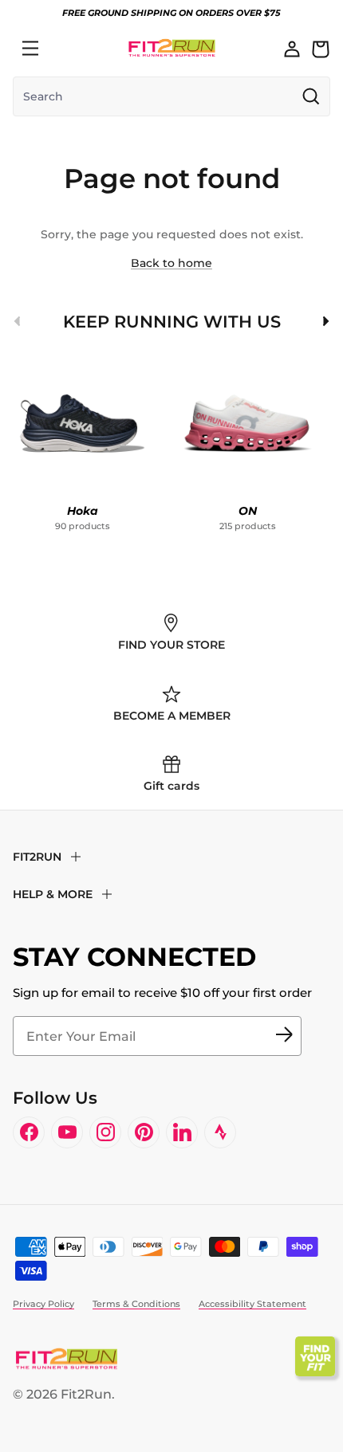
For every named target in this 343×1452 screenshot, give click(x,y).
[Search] (65, 48)
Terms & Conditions (136, 1303)
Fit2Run (86, 1394)
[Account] (292, 48)
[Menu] (30, 48)
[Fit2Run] (172, 48)
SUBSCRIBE (284, 1036)
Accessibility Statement (252, 1303)
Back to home (171, 263)
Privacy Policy (43, 1303)
